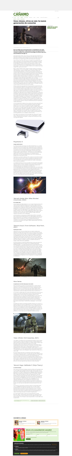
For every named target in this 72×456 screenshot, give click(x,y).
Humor (34, 17)
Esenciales (16, 446)
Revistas (38, 17)
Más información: (54, 444)
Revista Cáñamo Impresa (44, 421)
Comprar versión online (42, 400)
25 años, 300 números (43, 17)
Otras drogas (26, 17)
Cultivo (18, 17)
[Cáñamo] (21, 14)
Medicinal (30, 17)
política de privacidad (33, 437)
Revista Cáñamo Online (23, 421)
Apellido (48, 434)
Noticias (15, 17)
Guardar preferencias (24, 453)
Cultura (22, 17)
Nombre (38, 434)
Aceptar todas (17, 453)
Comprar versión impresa (34, 400)
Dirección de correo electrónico (29, 434)
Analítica (16, 449)
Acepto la (31, 437)
